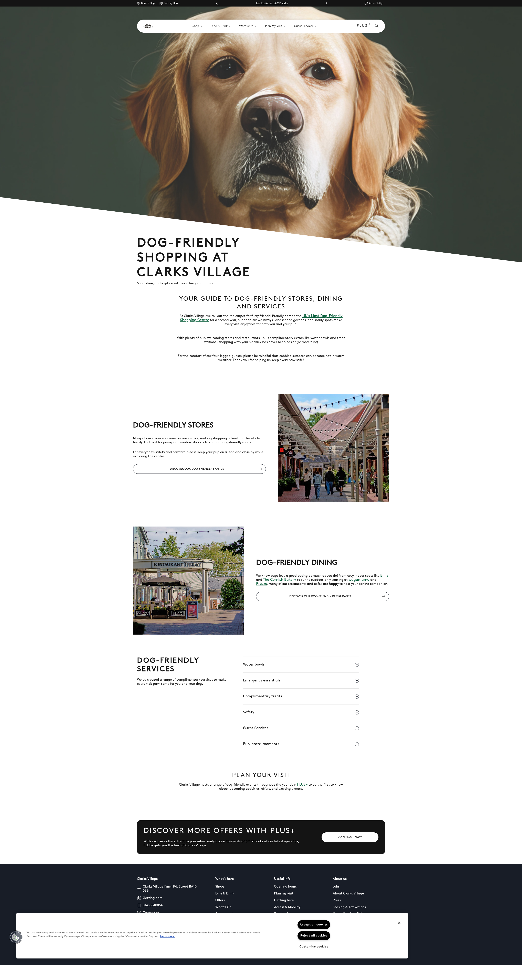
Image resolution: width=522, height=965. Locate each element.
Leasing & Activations (349, 907)
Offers (220, 900)
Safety (248, 712)
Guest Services (255, 728)
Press (337, 900)
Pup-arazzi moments (261, 744)
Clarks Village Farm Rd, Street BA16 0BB (170, 888)
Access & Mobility (287, 907)
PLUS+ (302, 785)
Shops (219, 886)
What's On (223, 907)
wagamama (358, 580)
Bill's (384, 576)
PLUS (362, 26)
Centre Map (148, 3)
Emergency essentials (261, 680)
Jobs (336, 886)
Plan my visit (283, 893)
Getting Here (171, 3)
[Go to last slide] (217, 3)
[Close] (399, 922)
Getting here (153, 898)
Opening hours (285, 886)
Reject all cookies (313, 935)
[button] (15, 937)
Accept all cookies (314, 924)
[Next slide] (326, 3)
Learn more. (167, 936)
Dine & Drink (224, 893)
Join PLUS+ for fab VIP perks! (272, 3)
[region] (212, 935)
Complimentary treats (262, 696)
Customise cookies (314, 946)
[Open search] (376, 26)
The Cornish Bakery (279, 580)
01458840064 (153, 905)
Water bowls (253, 665)
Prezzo (261, 584)
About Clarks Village (348, 893)
